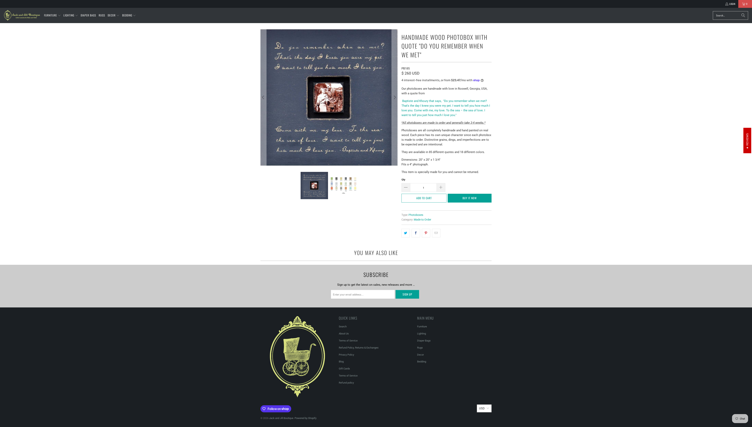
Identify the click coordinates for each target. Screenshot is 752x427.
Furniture (422, 326)
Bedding (421, 361)
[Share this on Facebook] (416, 233)
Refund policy (346, 382)
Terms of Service (348, 340)
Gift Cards (344, 368)
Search (343, 326)
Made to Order (422, 219)
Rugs (420, 347)
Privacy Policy (346, 354)
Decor (420, 354)
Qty (403, 179)
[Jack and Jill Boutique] (22, 15)
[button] (52, 15)
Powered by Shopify (305, 418)
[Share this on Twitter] (405, 233)
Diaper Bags (424, 340)
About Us (344, 333)
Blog (341, 361)
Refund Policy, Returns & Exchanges (359, 347)
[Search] (743, 15)
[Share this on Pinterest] (426, 233)
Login (732, 3)
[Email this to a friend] (436, 233)
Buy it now (470, 198)
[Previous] (263, 97)
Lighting (421, 333)
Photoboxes (416, 214)
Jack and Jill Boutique (281, 418)
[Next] (394, 97)
